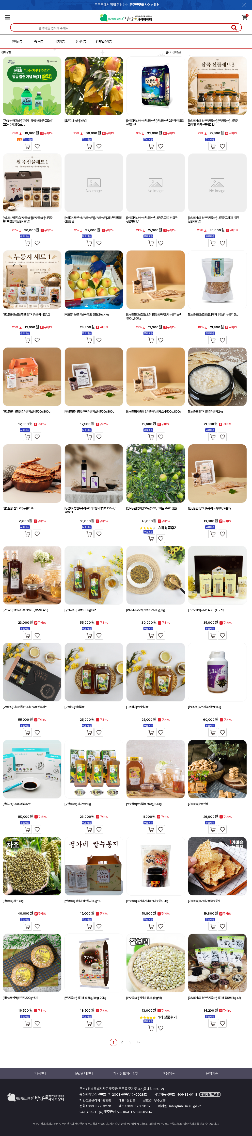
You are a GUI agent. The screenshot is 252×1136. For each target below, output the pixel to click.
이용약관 (169, 1073)
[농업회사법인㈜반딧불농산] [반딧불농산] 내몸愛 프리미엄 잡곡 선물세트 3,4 (213, 122)
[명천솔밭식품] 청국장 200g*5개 (20, 998)
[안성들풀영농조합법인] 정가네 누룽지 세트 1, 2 (26, 314)
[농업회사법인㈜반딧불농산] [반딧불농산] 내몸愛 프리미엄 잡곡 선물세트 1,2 (27, 219)
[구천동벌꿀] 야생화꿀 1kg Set (80, 610)
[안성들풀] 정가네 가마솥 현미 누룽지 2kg (147, 901)
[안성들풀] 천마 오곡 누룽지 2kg (19, 508)
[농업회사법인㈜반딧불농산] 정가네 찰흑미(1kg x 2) (214, 998)
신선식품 (38, 42)
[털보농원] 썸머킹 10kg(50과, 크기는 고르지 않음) (151, 508)
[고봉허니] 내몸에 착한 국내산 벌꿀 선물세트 (25, 707)
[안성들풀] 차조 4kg (13, 901)
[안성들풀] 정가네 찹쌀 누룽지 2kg (205, 411)
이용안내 (39, 1073)
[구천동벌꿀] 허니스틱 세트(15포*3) (206, 610)
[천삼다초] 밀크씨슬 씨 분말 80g (204, 707)
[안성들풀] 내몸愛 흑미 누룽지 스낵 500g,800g (89, 411)
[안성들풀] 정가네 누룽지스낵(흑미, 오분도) (209, 508)
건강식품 (81, 42)
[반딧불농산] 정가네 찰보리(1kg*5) (144, 998)
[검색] (234, 27)
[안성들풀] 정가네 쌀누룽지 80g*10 (82, 901)
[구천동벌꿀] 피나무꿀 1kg (77, 804)
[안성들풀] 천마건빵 (198, 804)
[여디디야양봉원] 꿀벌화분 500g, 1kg (145, 610)
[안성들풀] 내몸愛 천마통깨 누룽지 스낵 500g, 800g (153, 411)
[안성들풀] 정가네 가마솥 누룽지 (204, 901)
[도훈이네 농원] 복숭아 (75, 120)
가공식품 (59, 42)
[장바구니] (27, 146)
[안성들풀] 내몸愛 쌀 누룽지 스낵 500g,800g (26, 411)
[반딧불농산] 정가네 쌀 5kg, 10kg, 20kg (85, 998)
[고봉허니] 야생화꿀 (74, 707)
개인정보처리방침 (126, 1073)
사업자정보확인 (209, 1094)
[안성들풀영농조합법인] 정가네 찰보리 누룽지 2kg (213, 314)
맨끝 (138, 1042)
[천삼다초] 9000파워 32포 (17, 804)
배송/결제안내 (83, 1073)
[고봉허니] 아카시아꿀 (137, 707)
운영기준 (212, 1073)
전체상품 (17, 42)
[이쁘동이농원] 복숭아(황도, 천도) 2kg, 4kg (86, 314)
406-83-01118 (187, 1094)
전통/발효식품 (103, 42)
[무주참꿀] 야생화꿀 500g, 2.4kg (143, 804)
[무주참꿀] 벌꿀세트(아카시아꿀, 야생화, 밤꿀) (25, 610)
